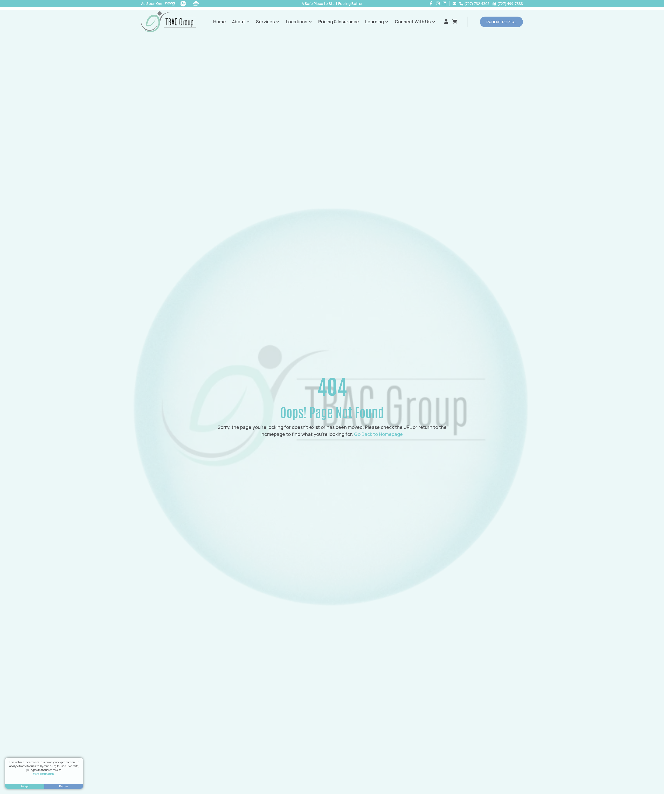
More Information (43, 774)
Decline (63, 786)
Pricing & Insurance (338, 22)
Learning (374, 22)
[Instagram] (438, 3)
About (238, 22)
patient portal (501, 21)
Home (219, 22)
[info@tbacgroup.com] (454, 3)
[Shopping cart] (454, 22)
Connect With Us (413, 22)
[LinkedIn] (444, 3)
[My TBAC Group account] (446, 22)
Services (265, 22)
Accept (24, 786)
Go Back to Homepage (378, 434)
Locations (296, 22)
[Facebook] (431, 3)
